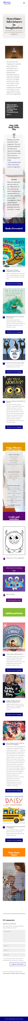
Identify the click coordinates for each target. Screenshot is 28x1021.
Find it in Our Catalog (14, 284)
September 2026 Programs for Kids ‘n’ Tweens (14, 868)
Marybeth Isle (11, 30)
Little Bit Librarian (16, 505)
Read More (14, 896)
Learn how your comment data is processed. (14, 973)
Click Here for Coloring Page (14, 569)
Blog (6, 32)
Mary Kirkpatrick (12, 871)
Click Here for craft (14, 600)
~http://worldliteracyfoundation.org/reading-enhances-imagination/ (14, 165)
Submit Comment (17, 964)
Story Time (19, 32)
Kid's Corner (11, 32)
